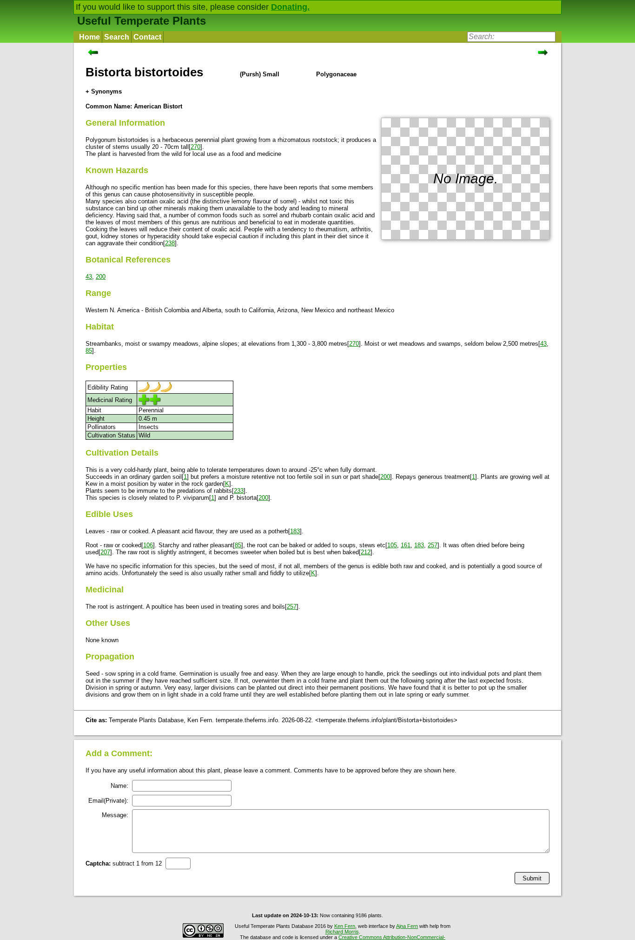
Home (89, 37)
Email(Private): (108, 800)
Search (116, 37)
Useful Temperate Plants (141, 20)
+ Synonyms (104, 91)
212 (365, 552)
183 (295, 531)
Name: (119, 785)
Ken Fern (344, 926)
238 (170, 243)
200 (101, 276)
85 (89, 350)
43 (89, 276)
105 (392, 545)
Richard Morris (342, 931)
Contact (147, 37)
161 (405, 545)
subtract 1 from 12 (124, 863)
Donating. (290, 7)
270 (195, 146)
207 (105, 552)
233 (239, 490)
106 (148, 545)
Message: (115, 815)
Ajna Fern (407, 926)
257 (432, 545)
